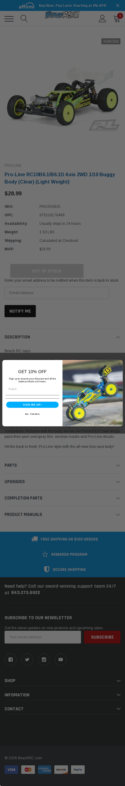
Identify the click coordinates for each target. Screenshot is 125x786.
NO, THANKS (32, 414)
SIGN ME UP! (32, 404)
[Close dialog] (119, 363)
